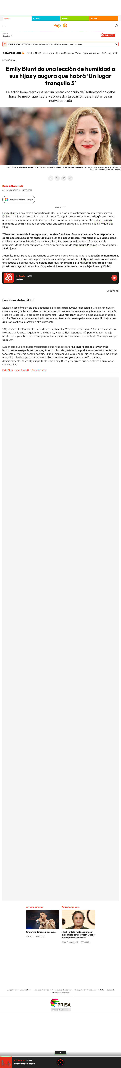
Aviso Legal (12, 990)
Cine (13, 60)
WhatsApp (63, 178)
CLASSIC (37, 18)
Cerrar (116, 44)
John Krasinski (22, 370)
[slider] (60, 1056)
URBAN (94, 18)
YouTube (54, 953)
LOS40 (7, 18)
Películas (35, 370)
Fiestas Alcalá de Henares (40, 53)
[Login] (117, 25)
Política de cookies (63, 990)
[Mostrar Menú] (4, 26)
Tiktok (48, 953)
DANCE (65, 18)
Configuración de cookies (85, 990)
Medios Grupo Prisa (60, 1010)
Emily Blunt (7, 370)
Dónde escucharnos (60, 993)
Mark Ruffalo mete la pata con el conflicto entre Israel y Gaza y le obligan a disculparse (78, 934)
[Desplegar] (60, 1052)
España (6, 36)
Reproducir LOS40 (114, 278)
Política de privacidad (44, 990)
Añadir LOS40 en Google (21, 199)
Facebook (50, 178)
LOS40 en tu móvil (106, 990)
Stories (78, 953)
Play (60, 1062)
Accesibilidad (25, 990)
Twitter (57, 178)
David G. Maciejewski (12, 186)
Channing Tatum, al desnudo (41, 931)
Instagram (42, 953)
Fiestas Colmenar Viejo (68, 53)
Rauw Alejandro (91, 53)
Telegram (70, 178)
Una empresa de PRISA (60, 1002)
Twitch (72, 953)
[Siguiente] (116, 53)
